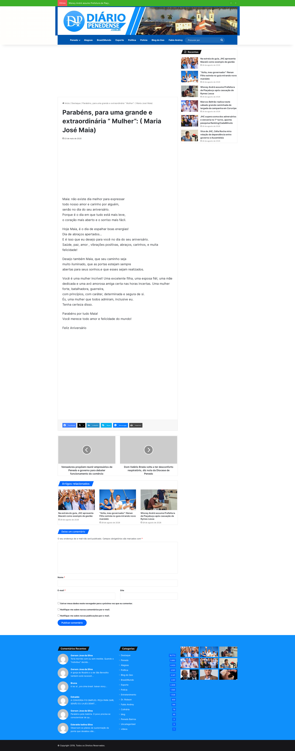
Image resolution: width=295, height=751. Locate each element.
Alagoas (88, 40)
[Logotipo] (147, 21)
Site (122, 590)
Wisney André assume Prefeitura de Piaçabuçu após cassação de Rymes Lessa (106, 3)
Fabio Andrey (176, 40)
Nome (61, 577)
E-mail (62, 590)
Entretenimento (128, 694)
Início (67, 103)
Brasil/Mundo (104, 40)
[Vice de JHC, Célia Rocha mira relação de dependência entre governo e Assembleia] (189, 135)
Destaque (76, 103)
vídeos (124, 729)
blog (123, 714)
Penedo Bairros (128, 719)
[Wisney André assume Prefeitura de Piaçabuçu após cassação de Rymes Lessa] (159, 499)
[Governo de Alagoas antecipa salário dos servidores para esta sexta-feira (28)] (228, 674)
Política (132, 40)
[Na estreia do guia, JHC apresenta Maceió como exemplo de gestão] (76, 499)
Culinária (125, 709)
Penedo (74, 40)
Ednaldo (75, 697)
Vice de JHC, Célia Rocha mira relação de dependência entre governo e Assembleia (215, 134)
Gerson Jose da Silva (82, 655)
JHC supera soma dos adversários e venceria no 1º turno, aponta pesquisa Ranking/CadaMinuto (218, 119)
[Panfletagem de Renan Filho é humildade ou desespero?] (209, 674)
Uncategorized (128, 724)
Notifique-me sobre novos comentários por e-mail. (85, 609)
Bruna (74, 683)
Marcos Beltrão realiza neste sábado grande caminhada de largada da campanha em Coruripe (218, 105)
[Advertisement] (118, 70)
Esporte (120, 40)
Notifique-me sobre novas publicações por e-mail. (85, 615)
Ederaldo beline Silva (82, 724)
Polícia (143, 40)
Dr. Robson (126, 699)
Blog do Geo (158, 40)
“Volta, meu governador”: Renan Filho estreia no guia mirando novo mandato (117, 516)
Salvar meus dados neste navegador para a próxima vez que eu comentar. (96, 603)
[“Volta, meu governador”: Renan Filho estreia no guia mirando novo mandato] (117, 499)
